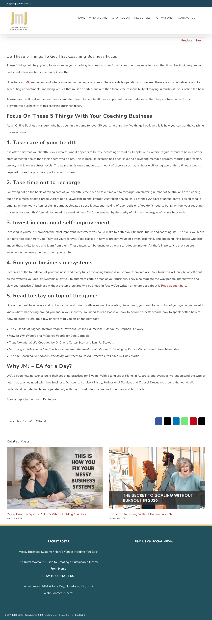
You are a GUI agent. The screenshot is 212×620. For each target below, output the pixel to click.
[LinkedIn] (156, 552)
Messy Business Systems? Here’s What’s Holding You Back (46, 514)
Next (199, 40)
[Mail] (161, 552)
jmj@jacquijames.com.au (19, 3)
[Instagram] (151, 552)
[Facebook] (147, 552)
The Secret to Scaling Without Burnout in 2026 (140, 514)
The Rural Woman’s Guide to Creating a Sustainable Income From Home (58, 565)
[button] (200, 17)
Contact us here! (62, 593)
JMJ (27, 82)
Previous (187, 40)
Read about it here (173, 286)
